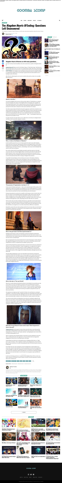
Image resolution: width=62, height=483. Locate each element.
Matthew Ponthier (9, 34)
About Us (21, 477)
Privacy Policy (35, 477)
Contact (30, 477)
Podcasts (34, 20)
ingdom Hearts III (9, 329)
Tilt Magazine (39, 20)
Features (25, 20)
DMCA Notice (40, 477)
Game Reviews (30, 20)
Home (21, 20)
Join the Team (26, 477)
